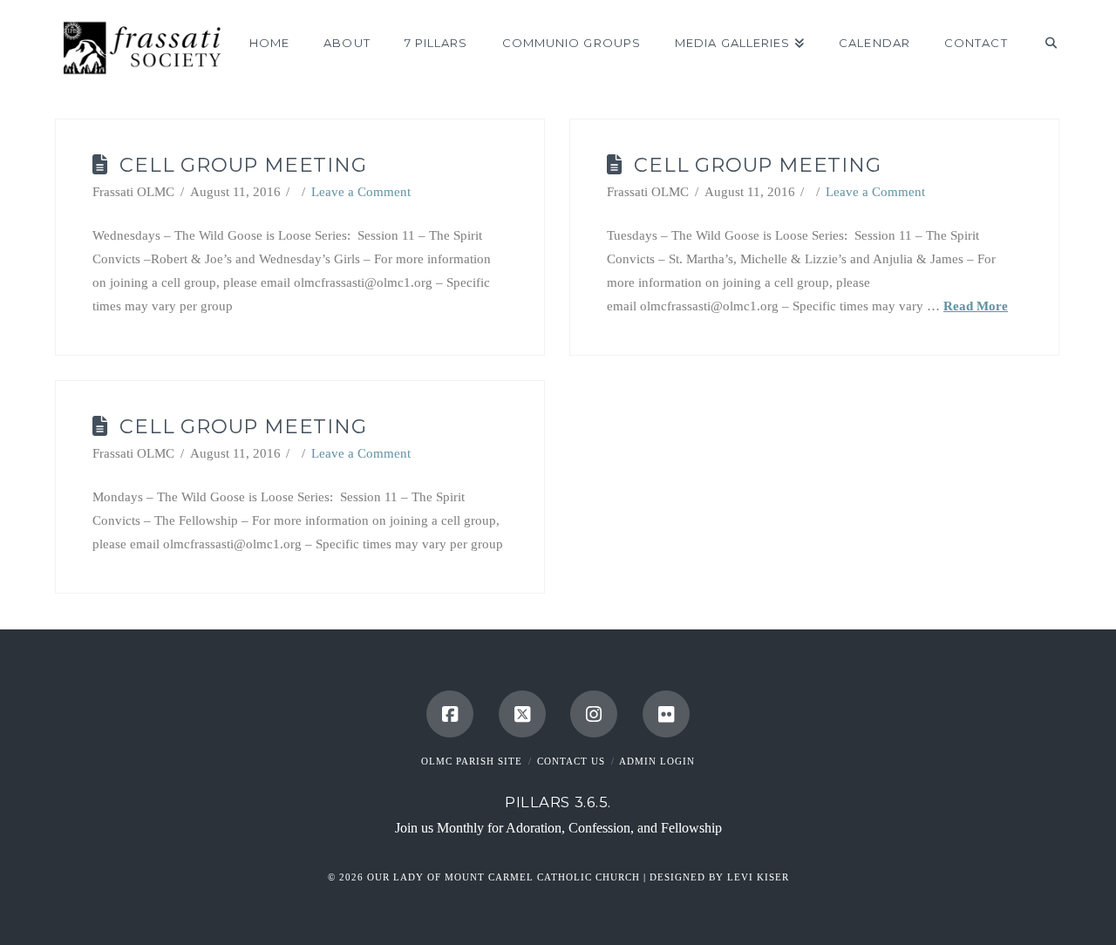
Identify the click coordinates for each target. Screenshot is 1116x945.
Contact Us (571, 761)
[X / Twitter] (522, 714)
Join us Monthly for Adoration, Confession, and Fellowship (558, 827)
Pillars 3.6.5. (558, 802)
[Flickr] (666, 714)
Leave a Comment (361, 192)
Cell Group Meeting (242, 165)
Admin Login (657, 761)
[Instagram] (593, 714)
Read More (975, 306)
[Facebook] (449, 714)
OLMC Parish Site (471, 761)
